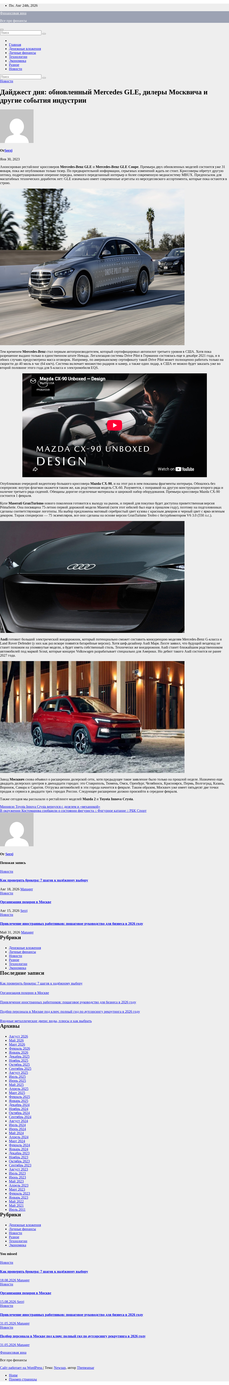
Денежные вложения (25, 49)
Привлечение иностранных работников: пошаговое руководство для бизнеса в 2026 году (71, 923)
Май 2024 (16, 1133)
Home (13, 1375)
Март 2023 (17, 1189)
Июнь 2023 (17, 1177)
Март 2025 (17, 1093)
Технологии (18, 57)
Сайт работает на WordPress (21, 1368)
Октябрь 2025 (19, 1064)
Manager (26, 889)
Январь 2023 (18, 1197)
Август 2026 (18, 1036)
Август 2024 (18, 1121)
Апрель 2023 (18, 1185)
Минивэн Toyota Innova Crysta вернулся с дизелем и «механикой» (50, 806)
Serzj (8, 150)
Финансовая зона (13, 13)
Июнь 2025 (17, 1081)
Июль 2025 (17, 1077)
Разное (14, 65)
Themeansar (85, 1368)
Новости (15, 69)
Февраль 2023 (19, 1193)
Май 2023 (16, 1181)
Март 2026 (17, 1044)
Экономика (17, 61)
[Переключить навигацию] (2, 29)
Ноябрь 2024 (18, 1109)
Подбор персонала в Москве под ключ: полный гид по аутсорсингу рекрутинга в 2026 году (70, 1011)
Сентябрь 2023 (20, 1165)
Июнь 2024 (17, 1129)
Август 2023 (18, 1169)
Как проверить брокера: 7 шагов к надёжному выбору (44, 880)
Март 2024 (17, 1141)
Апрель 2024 (18, 1137)
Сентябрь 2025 (20, 1068)
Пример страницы (23, 1379)
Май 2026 (16, 1040)
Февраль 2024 (19, 1145)
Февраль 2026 (19, 1048)
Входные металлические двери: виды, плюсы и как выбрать (46, 1021)
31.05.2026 (8, 1323)
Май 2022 (16, 1201)
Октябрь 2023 (19, 1161)
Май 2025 (16, 1085)
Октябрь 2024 (19, 1113)
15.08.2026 (8, 1302)
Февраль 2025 (19, 1097)
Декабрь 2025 (19, 1056)
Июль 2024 (17, 1125)
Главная (15, 45)
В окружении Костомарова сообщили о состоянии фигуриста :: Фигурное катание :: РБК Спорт (73, 811)
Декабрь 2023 (19, 1153)
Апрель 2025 (18, 1089)
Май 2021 (16, 1205)
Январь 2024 (18, 1149)
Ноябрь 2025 (18, 1060)
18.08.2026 (8, 1280)
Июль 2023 (17, 1173)
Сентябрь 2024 (20, 1117)
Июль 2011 (17, 1209)
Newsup (60, 1368)
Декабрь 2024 (19, 1105)
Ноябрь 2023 (18, 1157)
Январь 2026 (18, 1052)
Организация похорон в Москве (25, 902)
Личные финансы (22, 53)
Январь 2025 (18, 1101)
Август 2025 (18, 1072)
